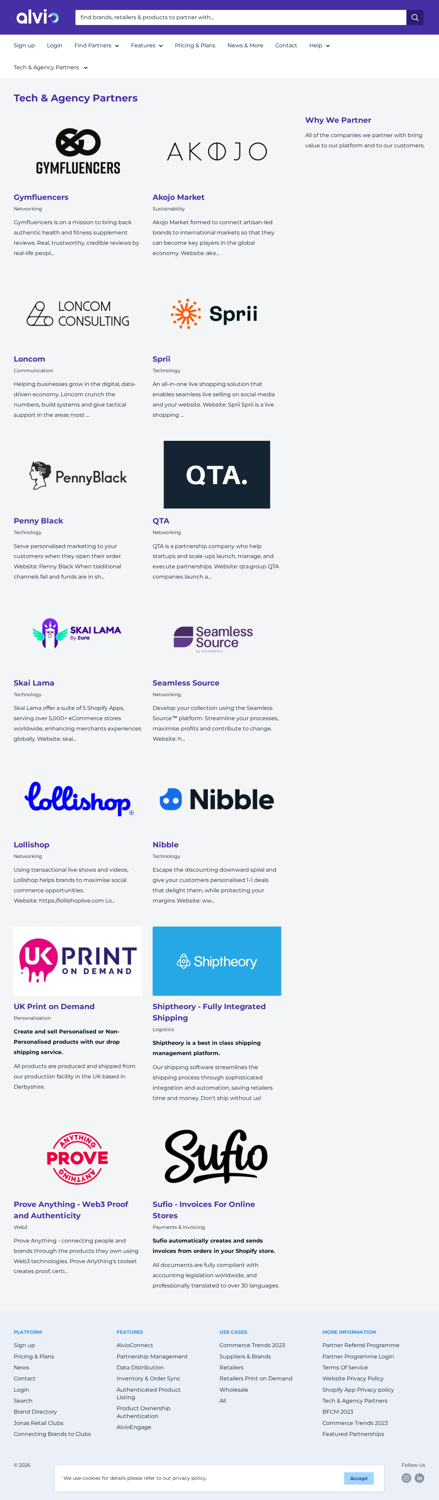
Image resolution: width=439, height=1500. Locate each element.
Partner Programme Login (358, 1356)
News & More (245, 45)
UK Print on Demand (54, 1006)
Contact (286, 45)
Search (23, 1401)
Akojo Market (179, 197)
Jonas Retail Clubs (38, 1423)
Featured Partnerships (353, 1434)
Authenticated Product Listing (149, 1394)
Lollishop (31, 844)
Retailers (232, 1367)
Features (143, 45)
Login (54, 45)
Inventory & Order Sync (148, 1378)
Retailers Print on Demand (256, 1378)
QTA (161, 520)
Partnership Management (152, 1356)
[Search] (415, 17)
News (21, 1367)
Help (315, 45)
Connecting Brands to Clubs (52, 1434)
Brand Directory (35, 1411)
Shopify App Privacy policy (358, 1390)
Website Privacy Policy (353, 1378)
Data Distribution (140, 1367)
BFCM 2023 (337, 1411)
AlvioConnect (135, 1345)
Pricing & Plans (195, 45)
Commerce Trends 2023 (252, 1345)
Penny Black (38, 520)
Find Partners (92, 45)
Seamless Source (186, 683)
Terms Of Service (345, 1367)
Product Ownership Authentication (143, 1412)
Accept (359, 1478)
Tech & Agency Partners (47, 67)
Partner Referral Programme (361, 1345)
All (223, 1401)
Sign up (24, 45)
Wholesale (234, 1390)
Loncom (29, 359)
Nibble (166, 844)
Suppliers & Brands (245, 1356)
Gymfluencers (41, 197)
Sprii (161, 359)
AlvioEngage (134, 1427)
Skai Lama (34, 683)
